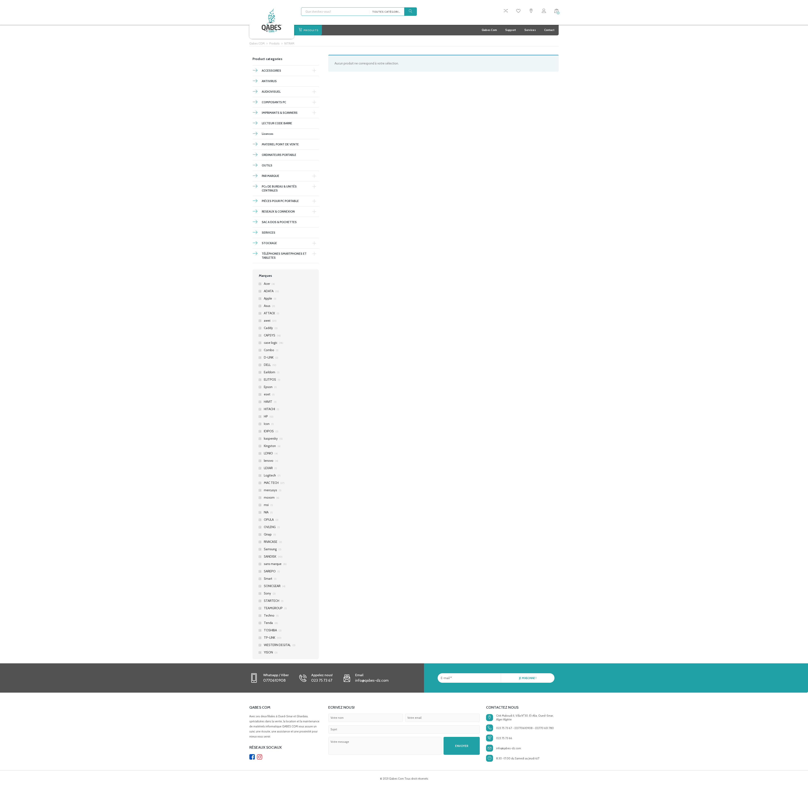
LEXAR (268, 468)
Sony (267, 593)
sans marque (273, 564)
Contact (549, 30)
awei (267, 321)
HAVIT (268, 402)
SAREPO (270, 571)
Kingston (270, 446)
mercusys (270, 490)
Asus (267, 306)
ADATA (269, 291)
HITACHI (269, 409)
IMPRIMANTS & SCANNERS (280, 113)
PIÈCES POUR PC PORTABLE (280, 201)
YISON (268, 652)
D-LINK (269, 357)
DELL (267, 365)
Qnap (268, 534)
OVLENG (270, 527)
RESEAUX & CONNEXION (278, 211)
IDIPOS (269, 431)
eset (267, 394)
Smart (268, 579)
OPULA (269, 520)
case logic (270, 343)
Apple (268, 298)
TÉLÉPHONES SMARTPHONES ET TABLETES (284, 256)
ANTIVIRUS (269, 81)
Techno (269, 615)
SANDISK (270, 556)
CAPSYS (269, 335)
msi (266, 505)
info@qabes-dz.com (508, 748)
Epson (268, 387)
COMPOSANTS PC (274, 102)
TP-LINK (269, 638)
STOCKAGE (269, 243)
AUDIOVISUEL (271, 92)
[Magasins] (531, 11)
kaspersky (271, 438)
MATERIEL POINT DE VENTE (280, 144)
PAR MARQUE (270, 176)
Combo (269, 350)
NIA (266, 512)
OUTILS (267, 165)
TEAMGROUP (273, 608)
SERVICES (268, 232)
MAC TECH (271, 483)
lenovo (268, 461)
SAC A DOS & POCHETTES (279, 222)
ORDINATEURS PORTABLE (279, 155)
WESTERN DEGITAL (277, 645)
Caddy (268, 328)
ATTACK (269, 313)
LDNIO (268, 453)
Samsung (270, 549)
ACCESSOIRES (271, 70)
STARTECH (271, 601)
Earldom (269, 372)
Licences (267, 134)
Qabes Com (489, 30)
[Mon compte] (543, 11)
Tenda (268, 623)
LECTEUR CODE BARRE (277, 123)
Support (510, 30)
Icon (267, 424)
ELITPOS (270, 379)
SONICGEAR (272, 586)
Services (530, 30)
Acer (267, 284)
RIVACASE (270, 542)
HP (266, 416)
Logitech (270, 475)
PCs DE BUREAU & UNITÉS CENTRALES (279, 188)
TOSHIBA (270, 630)
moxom (269, 497)
